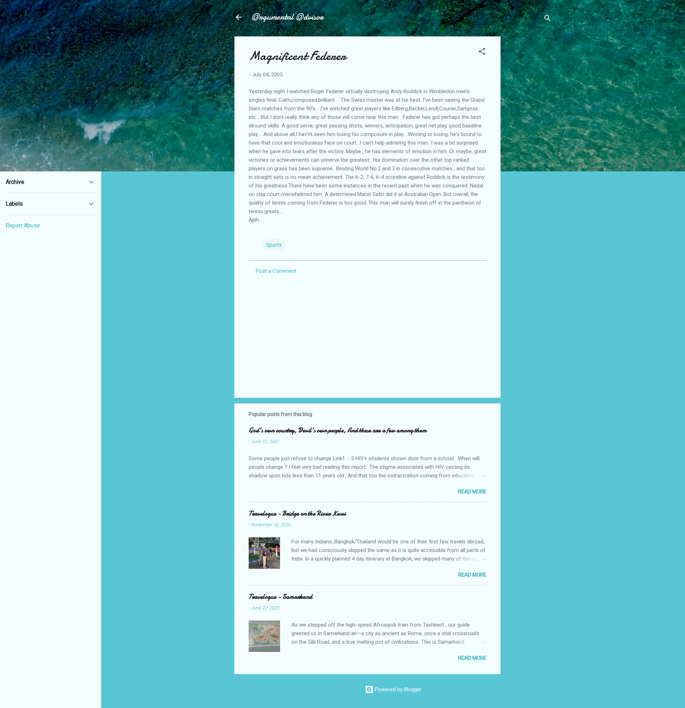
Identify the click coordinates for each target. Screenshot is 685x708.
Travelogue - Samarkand (280, 596)
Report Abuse (23, 225)
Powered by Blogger (398, 689)
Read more (472, 491)
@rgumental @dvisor (288, 17)
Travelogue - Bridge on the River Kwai (297, 513)
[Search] (547, 19)
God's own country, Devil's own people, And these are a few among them (338, 430)
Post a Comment (276, 271)
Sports (274, 245)
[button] (482, 52)
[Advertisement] (529, 143)
